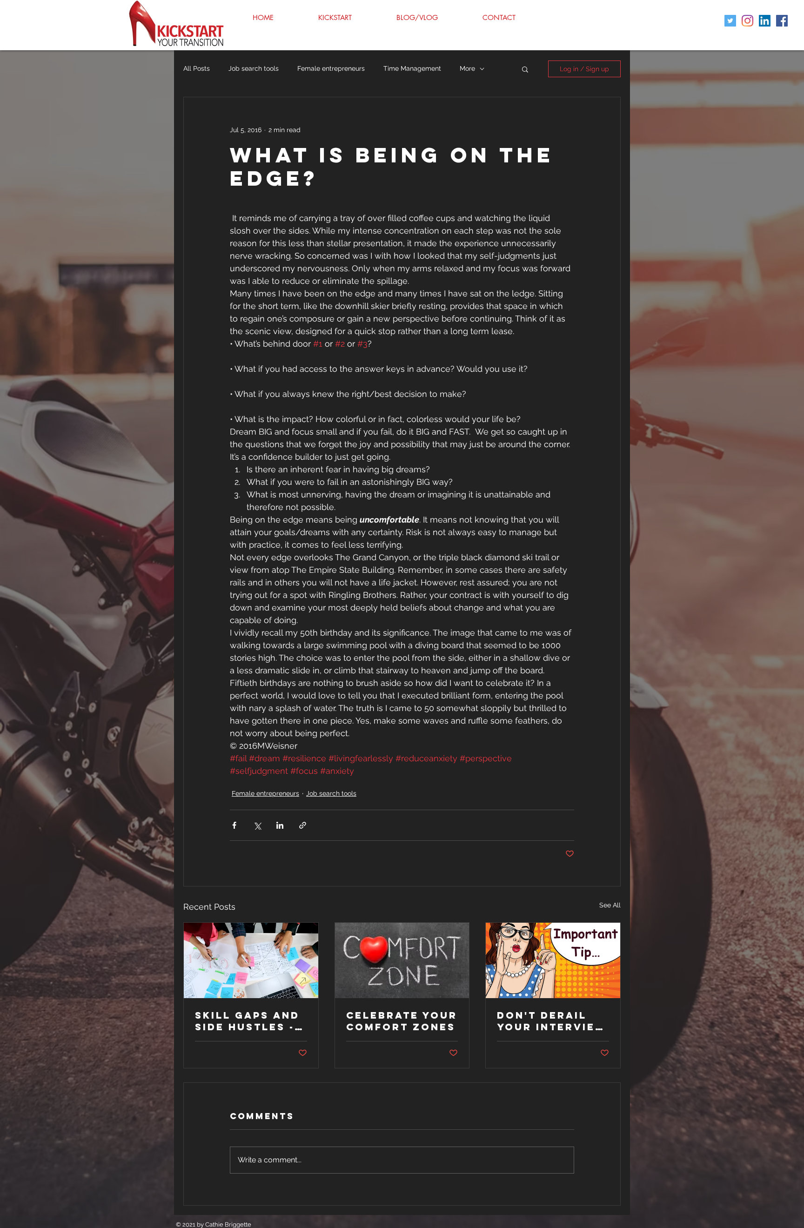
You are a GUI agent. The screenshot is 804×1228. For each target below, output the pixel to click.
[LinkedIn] (764, 21)
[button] (525, 69)
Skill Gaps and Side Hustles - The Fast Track (248, 1021)
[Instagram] (747, 21)
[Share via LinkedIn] (279, 825)
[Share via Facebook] (234, 825)
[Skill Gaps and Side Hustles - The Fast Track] (251, 960)
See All (610, 905)
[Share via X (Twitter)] (257, 825)
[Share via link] (302, 825)
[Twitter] (730, 21)
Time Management (412, 68)
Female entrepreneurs (331, 68)
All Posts (196, 68)
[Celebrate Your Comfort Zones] (402, 960)
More (467, 68)
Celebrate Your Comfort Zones (401, 1021)
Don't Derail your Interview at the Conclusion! (552, 1021)
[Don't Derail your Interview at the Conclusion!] (553, 960)
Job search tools (253, 68)
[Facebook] (782, 21)
